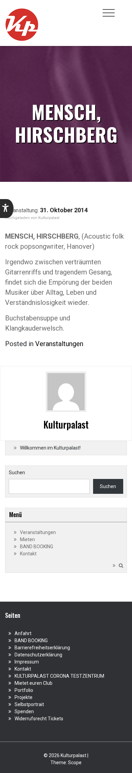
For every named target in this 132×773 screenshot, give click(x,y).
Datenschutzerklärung (38, 654)
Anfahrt (23, 633)
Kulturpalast (48, 218)
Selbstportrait (29, 704)
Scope (75, 762)
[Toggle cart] (123, 9)
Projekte (23, 697)
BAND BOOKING (36, 546)
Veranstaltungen (59, 344)
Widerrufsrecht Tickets (39, 718)
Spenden (24, 711)
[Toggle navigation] (108, 13)
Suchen (17, 472)
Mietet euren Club (33, 683)
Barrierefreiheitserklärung (42, 647)
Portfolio (24, 690)
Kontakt (28, 553)
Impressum (27, 662)
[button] (7, 208)
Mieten (27, 539)
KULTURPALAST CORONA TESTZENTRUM (59, 676)
